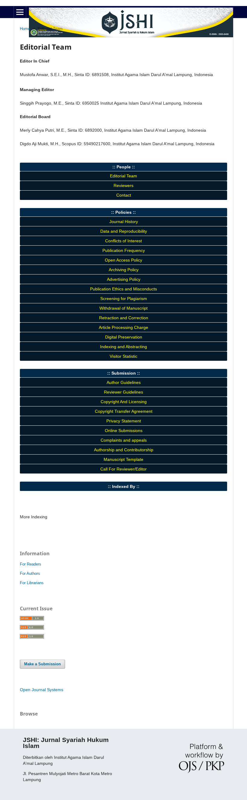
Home (25, 28)
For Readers (30, 564)
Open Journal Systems (41, 689)
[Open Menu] (20, 12)
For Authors (30, 573)
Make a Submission (42, 664)
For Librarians (32, 583)
